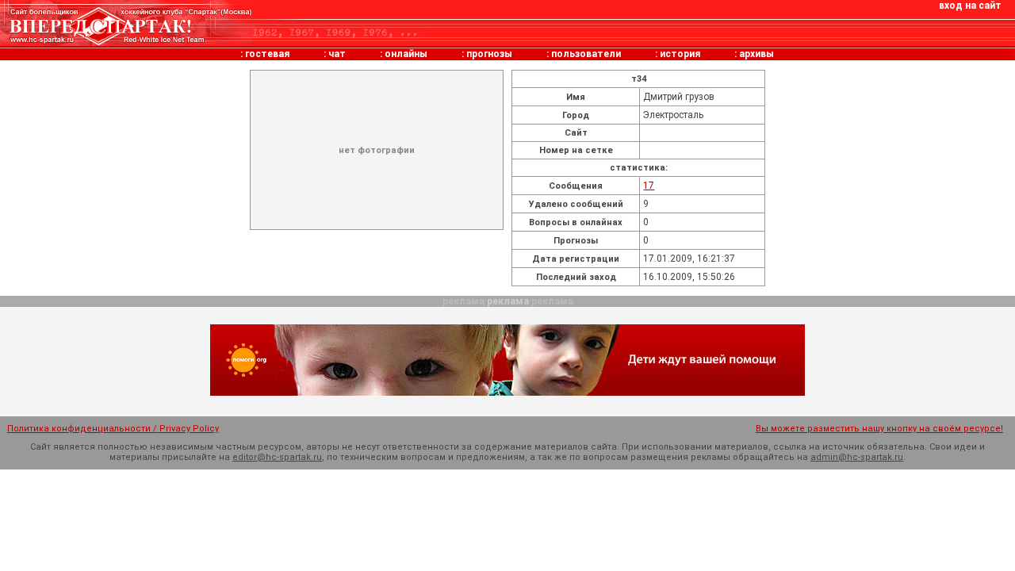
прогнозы (489, 53)
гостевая (267, 53)
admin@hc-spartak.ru (856, 457)
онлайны (406, 53)
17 (648, 185)
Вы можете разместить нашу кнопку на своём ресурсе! (879, 428)
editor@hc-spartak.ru (277, 457)
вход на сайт (970, 5)
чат (337, 53)
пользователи (586, 53)
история (680, 53)
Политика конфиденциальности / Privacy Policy (113, 428)
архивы (756, 53)
